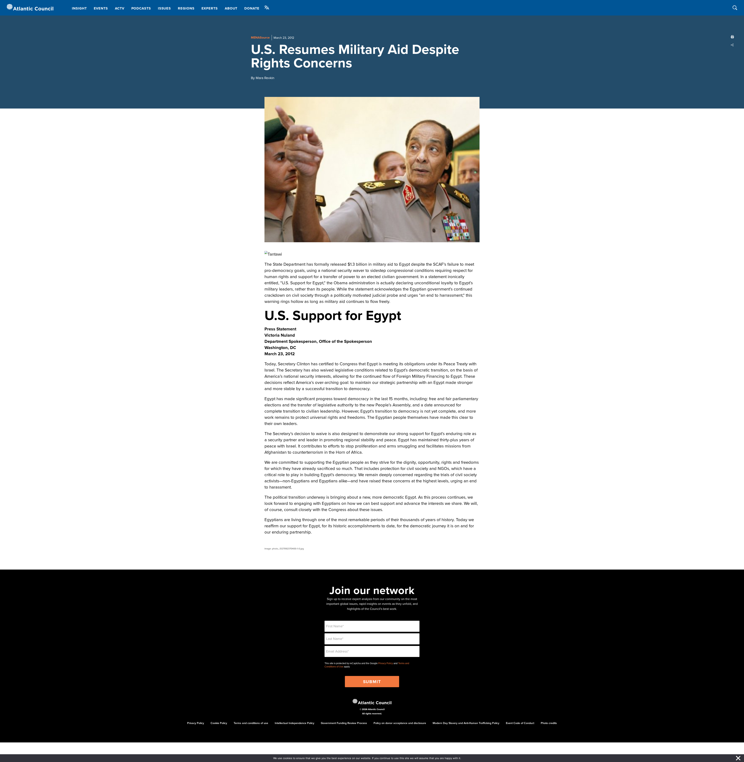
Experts (210, 8)
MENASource (260, 37)
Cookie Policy (219, 723)
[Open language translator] (266, 7)
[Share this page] (732, 45)
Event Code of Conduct (520, 723)
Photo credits (549, 723)
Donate (251, 8)
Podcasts (141, 8)
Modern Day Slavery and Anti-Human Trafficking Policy (466, 723)
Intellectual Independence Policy (294, 723)
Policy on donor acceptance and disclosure (400, 723)
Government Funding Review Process (344, 723)
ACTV (119, 8)
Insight (79, 8)
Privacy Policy (385, 663)
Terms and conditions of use (251, 723)
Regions (186, 8)
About (231, 8)
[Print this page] (732, 37)
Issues (164, 8)
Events (101, 8)
